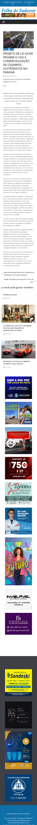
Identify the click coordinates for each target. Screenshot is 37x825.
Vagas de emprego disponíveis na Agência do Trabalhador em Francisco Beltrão (19, 273)
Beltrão (6, 49)
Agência (15, 76)
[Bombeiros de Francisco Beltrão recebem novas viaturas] (18, 342)
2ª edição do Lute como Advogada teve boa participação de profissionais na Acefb (17, 327)
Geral (11, 49)
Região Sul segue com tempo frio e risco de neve (18, 280)
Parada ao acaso (10, 294)
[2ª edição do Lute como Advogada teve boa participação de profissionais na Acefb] (18, 306)
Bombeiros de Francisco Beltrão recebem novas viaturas (16, 362)
